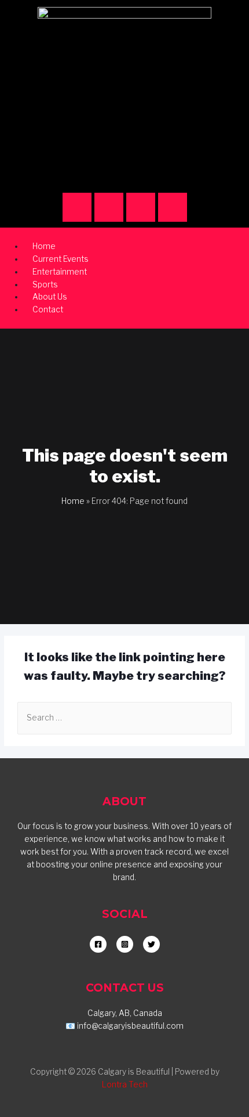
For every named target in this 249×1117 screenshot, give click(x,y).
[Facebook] (108, 207)
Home (73, 501)
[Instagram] (77, 207)
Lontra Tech (125, 1084)
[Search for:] (124, 717)
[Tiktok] (140, 207)
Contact (47, 309)
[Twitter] (172, 207)
